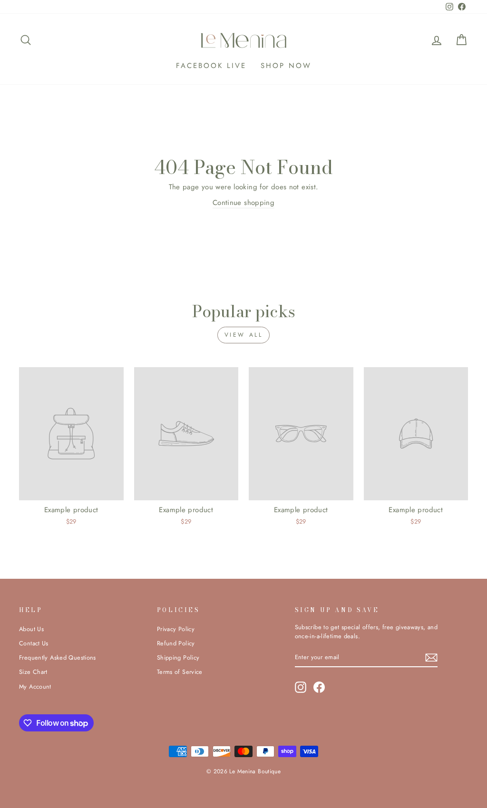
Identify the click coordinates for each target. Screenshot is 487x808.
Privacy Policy (176, 628)
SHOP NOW (286, 65)
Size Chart (33, 671)
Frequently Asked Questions (57, 657)
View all (243, 335)
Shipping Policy (178, 657)
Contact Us (34, 643)
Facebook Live (211, 65)
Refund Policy (176, 643)
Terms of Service (180, 671)
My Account (35, 686)
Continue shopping (243, 202)
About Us (31, 628)
